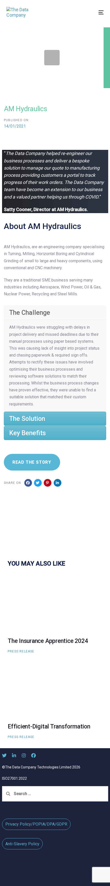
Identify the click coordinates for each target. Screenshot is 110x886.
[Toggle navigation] (87, 12)
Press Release (21, 651)
